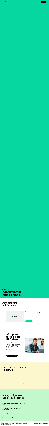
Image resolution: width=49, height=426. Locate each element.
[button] (13, 403)
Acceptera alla (45, 423)
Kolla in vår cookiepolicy (8, 424)
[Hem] (4, 2)
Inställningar (36, 423)
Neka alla (40, 423)
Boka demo (29, 321)
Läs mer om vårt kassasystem (12, 355)
